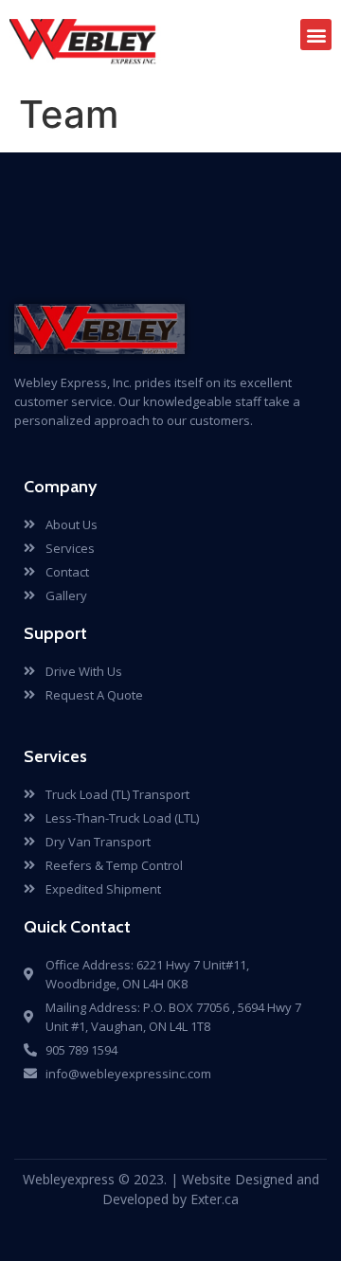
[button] (316, 34)
